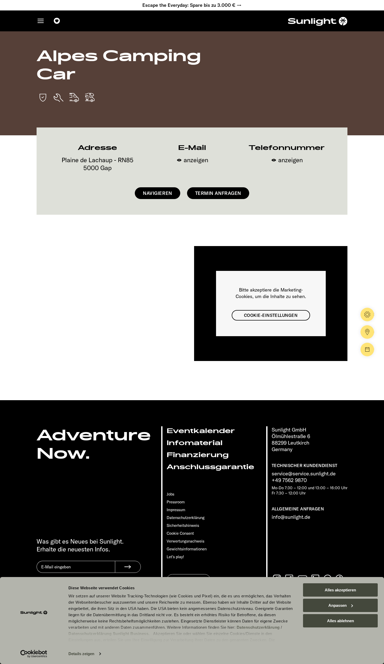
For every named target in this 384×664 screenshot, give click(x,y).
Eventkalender (201, 431)
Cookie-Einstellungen (271, 315)
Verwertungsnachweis (185, 541)
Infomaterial (195, 443)
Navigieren (157, 193)
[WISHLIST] (57, 21)
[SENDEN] (128, 567)
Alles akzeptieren (340, 590)
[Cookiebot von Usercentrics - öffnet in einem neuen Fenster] (34, 654)
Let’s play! (175, 556)
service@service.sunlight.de (304, 473)
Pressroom (176, 501)
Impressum (176, 509)
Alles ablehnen (340, 621)
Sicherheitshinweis (183, 525)
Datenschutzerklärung (258, 627)
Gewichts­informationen (187, 548)
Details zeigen (81, 653)
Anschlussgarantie (210, 467)
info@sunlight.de (291, 517)
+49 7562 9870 (289, 480)
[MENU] (41, 21)
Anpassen (337, 605)
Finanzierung (198, 455)
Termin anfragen (218, 193)
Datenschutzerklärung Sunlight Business (108, 633)
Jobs (170, 494)
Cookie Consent (180, 533)
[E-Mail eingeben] (76, 571)
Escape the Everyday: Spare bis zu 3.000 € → (192, 5)
